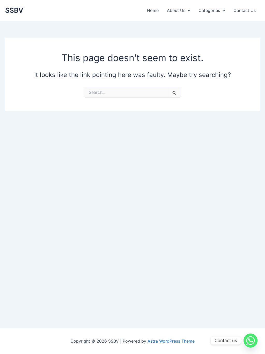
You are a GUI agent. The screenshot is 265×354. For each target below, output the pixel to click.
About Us (176, 10)
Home (153, 10)
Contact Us (244, 10)
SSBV (14, 10)
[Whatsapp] (250, 341)
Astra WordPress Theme (171, 341)
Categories (209, 10)
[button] (187, 10)
